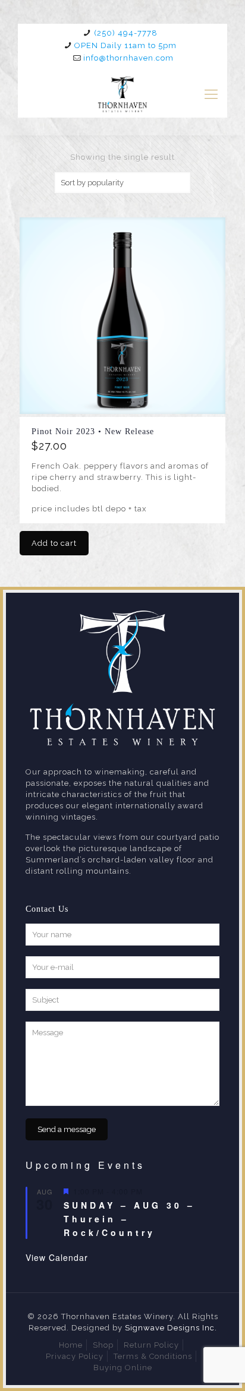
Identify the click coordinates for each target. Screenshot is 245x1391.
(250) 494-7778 (126, 33)
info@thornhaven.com (128, 57)
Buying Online (122, 1367)
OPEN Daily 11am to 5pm (125, 45)
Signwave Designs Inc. (171, 1327)
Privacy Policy (74, 1356)
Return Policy (151, 1345)
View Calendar (57, 1257)
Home (71, 1345)
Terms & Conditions (153, 1356)
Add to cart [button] (54, 543)
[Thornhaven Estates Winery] (122, 94)
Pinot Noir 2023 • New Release (93, 431)
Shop (103, 1345)
